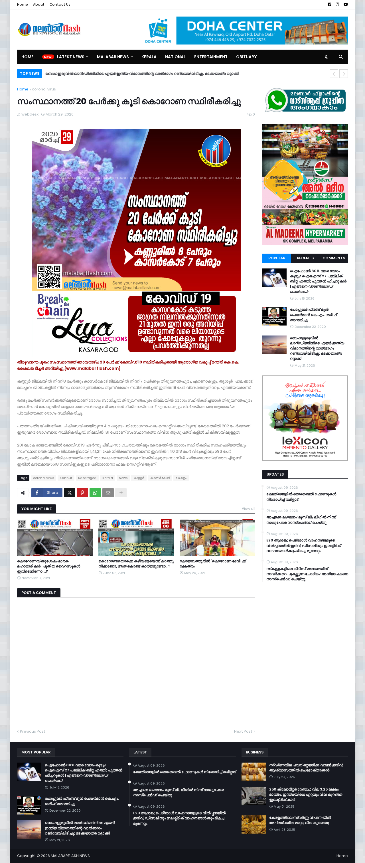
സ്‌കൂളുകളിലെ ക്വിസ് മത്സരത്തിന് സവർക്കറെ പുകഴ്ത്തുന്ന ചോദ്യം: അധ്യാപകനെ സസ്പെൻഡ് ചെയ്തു (307, 574)
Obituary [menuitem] (246, 57)
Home (22, 4)
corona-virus (44, 89)
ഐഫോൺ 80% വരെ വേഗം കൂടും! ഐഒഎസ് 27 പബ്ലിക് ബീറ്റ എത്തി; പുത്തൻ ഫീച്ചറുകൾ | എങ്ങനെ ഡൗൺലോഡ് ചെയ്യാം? (318, 281)
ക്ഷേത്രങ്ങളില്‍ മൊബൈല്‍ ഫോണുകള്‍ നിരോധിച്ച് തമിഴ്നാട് (301, 497)
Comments (334, 258)
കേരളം (181, 478)
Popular (276, 258)
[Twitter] (69, 492)
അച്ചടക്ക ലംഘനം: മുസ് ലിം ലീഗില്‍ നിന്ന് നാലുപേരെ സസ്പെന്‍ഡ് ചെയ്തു (301, 520)
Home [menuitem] (27, 57)
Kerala (107, 478)
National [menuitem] (175, 57)
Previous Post (32, 731)
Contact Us (60, 4)
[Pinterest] (82, 492)
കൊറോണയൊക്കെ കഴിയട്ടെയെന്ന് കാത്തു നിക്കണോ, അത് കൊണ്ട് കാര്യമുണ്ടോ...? (136, 564)
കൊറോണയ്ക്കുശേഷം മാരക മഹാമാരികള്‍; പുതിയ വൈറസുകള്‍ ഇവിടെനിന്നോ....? (48, 566)
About (38, 4)
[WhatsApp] (95, 492)
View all (248, 508)
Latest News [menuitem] (70, 57)
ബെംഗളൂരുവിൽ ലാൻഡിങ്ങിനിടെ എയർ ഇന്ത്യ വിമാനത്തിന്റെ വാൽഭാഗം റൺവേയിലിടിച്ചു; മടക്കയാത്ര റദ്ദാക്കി (317, 348)
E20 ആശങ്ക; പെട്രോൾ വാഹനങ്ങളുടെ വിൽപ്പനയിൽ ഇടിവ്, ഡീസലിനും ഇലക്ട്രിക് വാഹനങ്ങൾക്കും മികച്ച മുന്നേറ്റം (303, 545)
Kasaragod (87, 478)
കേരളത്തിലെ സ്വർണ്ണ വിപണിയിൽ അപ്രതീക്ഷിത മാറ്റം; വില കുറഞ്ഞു (300, 820)
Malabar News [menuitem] (113, 57)
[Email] (108, 492)
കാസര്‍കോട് (160, 478)
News (123, 478)
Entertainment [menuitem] (211, 57)
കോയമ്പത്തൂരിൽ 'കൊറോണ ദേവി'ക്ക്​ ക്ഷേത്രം (213, 564)
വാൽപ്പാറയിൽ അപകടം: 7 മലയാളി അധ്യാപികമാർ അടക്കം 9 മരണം (104, 73)
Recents (305, 258)
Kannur (66, 478)
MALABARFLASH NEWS (70, 855)
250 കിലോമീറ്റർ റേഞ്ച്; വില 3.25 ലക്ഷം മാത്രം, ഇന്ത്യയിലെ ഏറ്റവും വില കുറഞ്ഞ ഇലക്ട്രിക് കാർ (305, 794)
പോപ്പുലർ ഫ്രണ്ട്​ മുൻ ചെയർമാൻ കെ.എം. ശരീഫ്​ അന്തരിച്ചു (313, 314)
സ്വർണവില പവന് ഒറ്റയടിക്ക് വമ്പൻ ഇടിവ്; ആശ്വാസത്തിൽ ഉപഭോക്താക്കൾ (306, 768)
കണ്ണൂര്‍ (138, 478)
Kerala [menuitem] (149, 57)
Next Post (243, 731)
